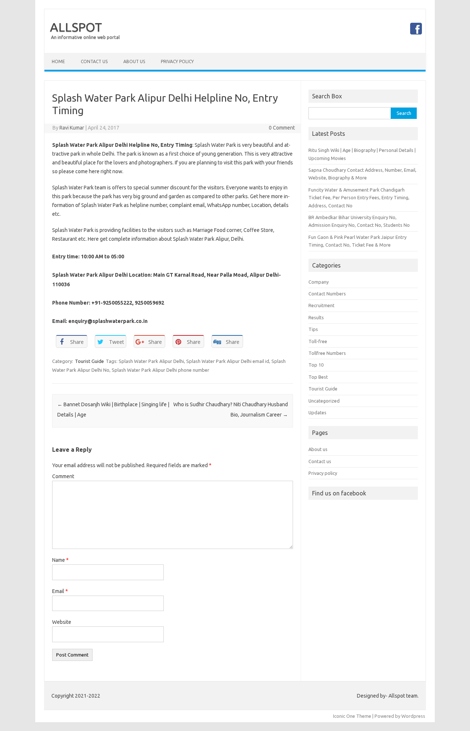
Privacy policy (322, 473)
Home (58, 61)
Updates (317, 412)
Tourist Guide (89, 361)
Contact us (319, 461)
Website (61, 622)
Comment (63, 476)
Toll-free (317, 341)
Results (316, 317)
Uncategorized (324, 400)
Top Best (318, 376)
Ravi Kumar (71, 128)
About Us (134, 61)
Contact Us (94, 61)
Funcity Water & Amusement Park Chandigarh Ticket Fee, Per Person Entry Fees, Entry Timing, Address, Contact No (358, 197)
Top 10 (315, 364)
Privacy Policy (177, 61)
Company (318, 281)
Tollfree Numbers (327, 353)
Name (60, 560)
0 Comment (282, 128)
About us (318, 449)
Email (60, 591)
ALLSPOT (76, 27)
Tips (313, 329)
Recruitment (321, 305)
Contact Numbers (327, 293)
